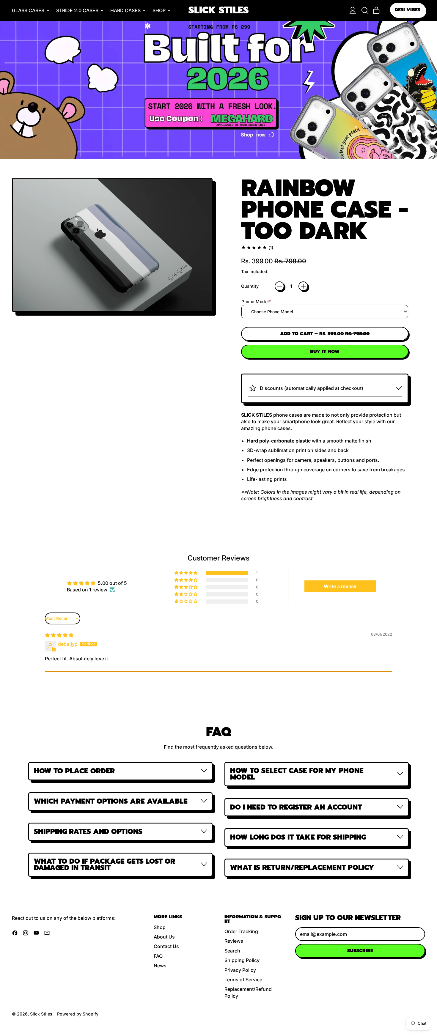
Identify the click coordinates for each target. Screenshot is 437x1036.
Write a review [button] (340, 586)
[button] (364, 10)
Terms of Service (243, 980)
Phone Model (256, 301)
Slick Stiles (218, 10)
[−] (279, 286)
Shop (160, 927)
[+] (303, 286)
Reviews (233, 941)
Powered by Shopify (77, 1013)
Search (232, 951)
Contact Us (166, 946)
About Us (164, 937)
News (160, 966)
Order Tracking (241, 931)
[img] (59, 635)
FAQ (158, 956)
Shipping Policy (242, 960)
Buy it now (324, 351)
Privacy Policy (240, 970)
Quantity (250, 286)
